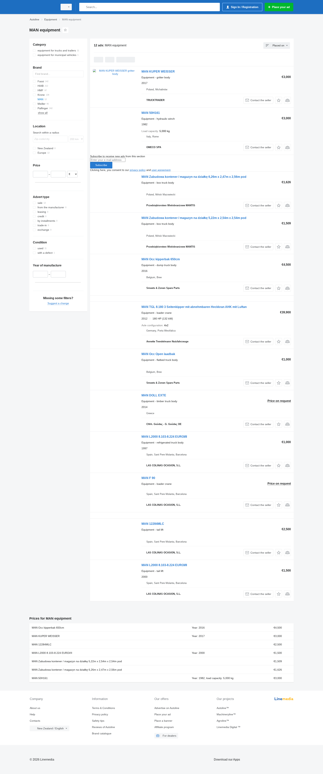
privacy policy (138, 169)
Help (32, 714)
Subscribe (101, 165)
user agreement (161, 169)
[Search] (83, 7)
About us (35, 708)
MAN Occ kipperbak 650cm (160, 259)
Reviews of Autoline (103, 727)
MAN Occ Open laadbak (158, 354)
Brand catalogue (101, 733)
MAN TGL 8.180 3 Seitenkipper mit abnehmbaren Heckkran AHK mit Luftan (194, 306)
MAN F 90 (148, 478)
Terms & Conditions (103, 708)
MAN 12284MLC (152, 523)
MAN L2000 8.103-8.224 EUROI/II (164, 436)
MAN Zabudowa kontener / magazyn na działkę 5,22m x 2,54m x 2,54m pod (193, 217)
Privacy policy (100, 714)
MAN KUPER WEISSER (158, 71)
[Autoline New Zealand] (43, 7)
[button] (278, 100)
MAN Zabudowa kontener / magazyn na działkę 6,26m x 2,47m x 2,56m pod (193, 176)
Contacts (35, 720)
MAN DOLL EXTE (153, 395)
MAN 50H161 (150, 112)
